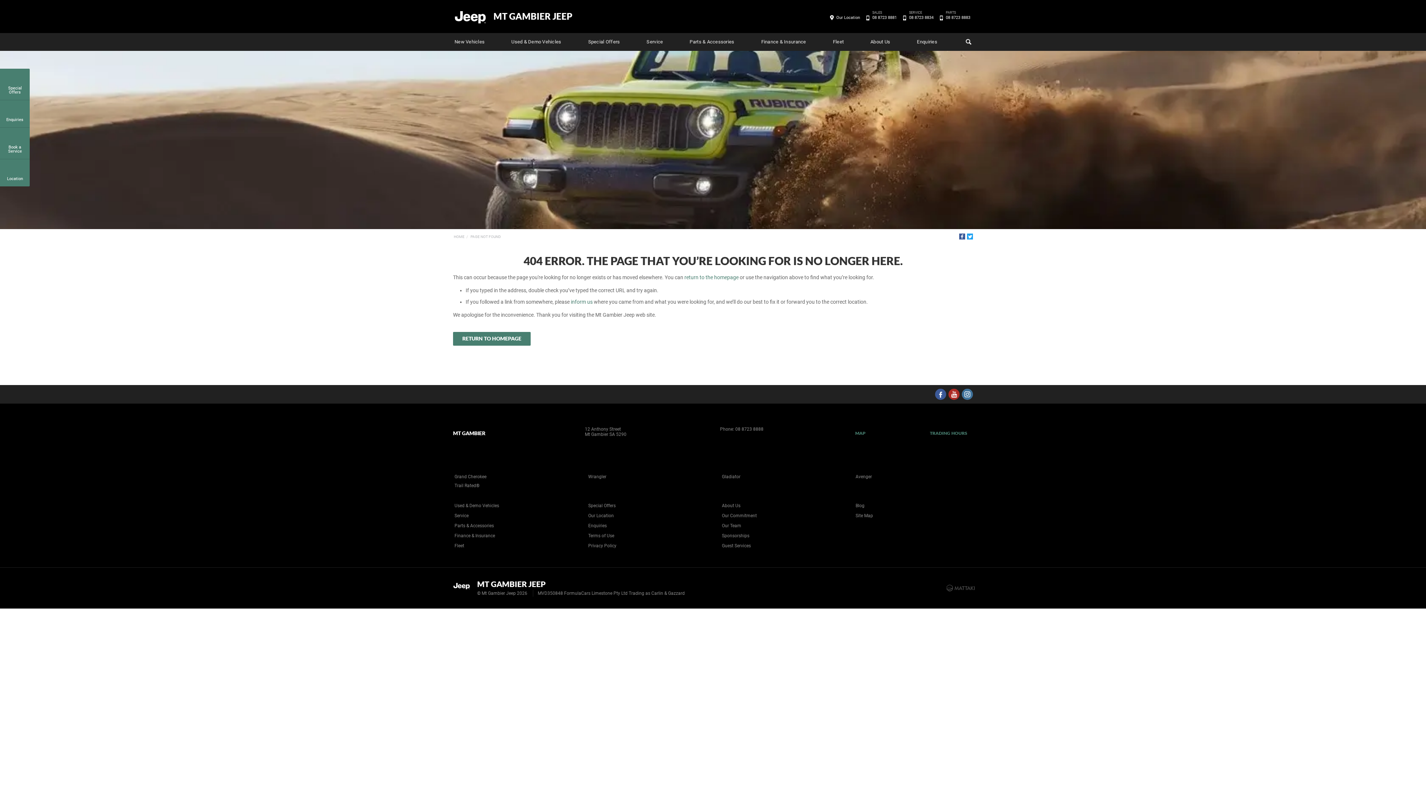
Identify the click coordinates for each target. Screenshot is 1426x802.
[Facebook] (962, 236)
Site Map (864, 515)
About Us (880, 42)
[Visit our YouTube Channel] (954, 394)
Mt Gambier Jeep (533, 16)
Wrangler (597, 476)
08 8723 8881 (884, 17)
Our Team (731, 525)
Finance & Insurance (783, 42)
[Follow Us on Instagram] (967, 394)
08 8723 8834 (921, 17)
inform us (582, 302)
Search (967, 42)
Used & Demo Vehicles (536, 42)
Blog (860, 505)
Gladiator (731, 476)
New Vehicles (470, 42)
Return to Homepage (491, 338)
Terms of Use (601, 535)
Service (655, 42)
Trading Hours (948, 433)
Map (860, 433)
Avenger (864, 476)
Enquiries (927, 42)
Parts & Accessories (712, 42)
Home (459, 237)
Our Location (848, 17)
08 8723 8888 (749, 429)
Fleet (838, 42)
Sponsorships (735, 535)
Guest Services (736, 545)
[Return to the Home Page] (463, 587)
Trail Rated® (467, 485)
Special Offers (604, 42)
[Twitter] (970, 236)
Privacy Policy (602, 545)
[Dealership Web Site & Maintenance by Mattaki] (960, 588)
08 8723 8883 (958, 17)
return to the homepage (711, 277)
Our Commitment (739, 515)
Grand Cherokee (470, 476)
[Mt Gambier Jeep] (470, 17)
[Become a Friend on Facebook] (940, 394)
